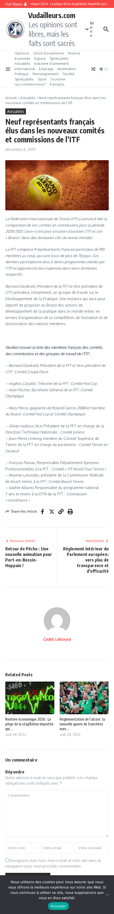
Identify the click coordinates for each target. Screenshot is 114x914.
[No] (107, 894)
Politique (22, 74)
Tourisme (57, 79)
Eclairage (46, 69)
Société (68, 74)
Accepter (58, 906)
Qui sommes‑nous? (30, 84)
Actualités (22, 63)
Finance (74, 53)
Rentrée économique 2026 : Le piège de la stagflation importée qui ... (29, 724)
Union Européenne (48, 53)
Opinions (22, 53)
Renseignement (46, 74)
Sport (42, 79)
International (25, 69)
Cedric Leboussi (57, 639)
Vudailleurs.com (51, 15)
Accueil (11, 98)
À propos (57, 84)
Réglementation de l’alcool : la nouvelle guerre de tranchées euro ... (82, 724)
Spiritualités (59, 58)
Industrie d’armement (51, 63)
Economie (22, 58)
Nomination (67, 69)
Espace (40, 58)
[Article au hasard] (93, 69)
